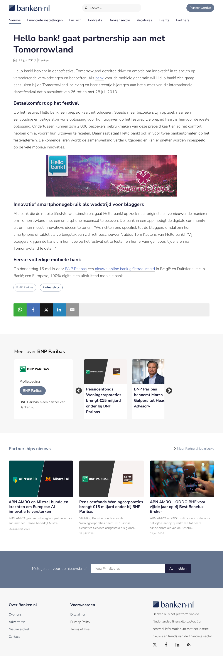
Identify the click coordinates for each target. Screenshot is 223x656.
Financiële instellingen (45, 20)
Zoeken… (95, 8)
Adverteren (17, 622)
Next (168, 389)
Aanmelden (178, 568)
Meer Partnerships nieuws (195, 448)
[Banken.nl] (18, 5)
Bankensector (119, 20)
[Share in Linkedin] (59, 309)
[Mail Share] (72, 309)
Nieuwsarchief (19, 629)
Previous (77, 389)
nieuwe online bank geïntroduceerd (125, 268)
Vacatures (144, 20)
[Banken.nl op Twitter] (155, 645)
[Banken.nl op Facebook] (166, 645)
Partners (182, 20)
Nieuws (15, 20)
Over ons (15, 614)
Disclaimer (77, 614)
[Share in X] (46, 309)
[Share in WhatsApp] (20, 309)
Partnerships (51, 287)
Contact (14, 636)
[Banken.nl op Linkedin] (177, 645)
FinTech (75, 20)
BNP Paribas (76, 268)
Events (164, 20)
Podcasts (95, 20)
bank (99, 78)
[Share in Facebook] (33, 309)
